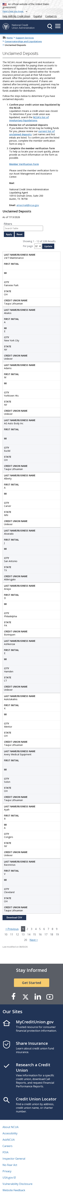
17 (45, 934)
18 (51, 934)
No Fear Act (10, 1165)
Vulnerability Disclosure (17, 1184)
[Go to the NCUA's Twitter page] (26, 996)
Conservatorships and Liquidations (23, 41)
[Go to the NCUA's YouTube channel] (50, 996)
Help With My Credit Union (15, 16)
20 (25, 940)
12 (17, 934)
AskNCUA (9, 1139)
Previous (12, 929)
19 (57, 934)
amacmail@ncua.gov (27, 205)
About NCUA (10, 1127)
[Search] (49, 26)
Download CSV (14, 917)
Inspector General (14, 1158)
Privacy (7, 1171)
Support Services (25, 37)
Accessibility (10, 1133)
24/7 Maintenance (19, 256)
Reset (19, 234)
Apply (9, 234)
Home (10, 37)
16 (40, 934)
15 (34, 934)
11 (11, 934)
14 (28, 934)
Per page (28, 246)
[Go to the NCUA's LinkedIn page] (38, 996)
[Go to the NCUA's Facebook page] (13, 996)
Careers (7, 1146)
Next (34, 940)
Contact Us (51, 16)
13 (23, 934)
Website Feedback (14, 1190)
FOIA (5, 1152)
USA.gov (8, 1177)
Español (38, 16)
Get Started (31, 982)
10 (5, 934)
